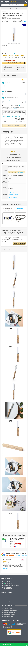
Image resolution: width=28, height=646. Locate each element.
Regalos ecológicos (13, 197)
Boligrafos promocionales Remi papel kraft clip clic (17, 539)
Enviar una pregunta (19, 243)
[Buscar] (25, 5)
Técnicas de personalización (10, 610)
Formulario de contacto (9, 614)
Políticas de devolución (9, 612)
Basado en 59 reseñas (16, 633)
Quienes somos (7, 595)
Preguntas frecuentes (9, 608)
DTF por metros (7, 599)
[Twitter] (5, 588)
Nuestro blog (7, 601)
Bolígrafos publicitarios (14, 192)
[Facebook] (9, 588)
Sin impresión (6, 102)
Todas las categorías (8, 616)
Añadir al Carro (14, 125)
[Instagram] (11, 588)
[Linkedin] (7, 588)
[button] (14, 53)
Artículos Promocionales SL (15, 642)
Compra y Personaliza (14, 63)
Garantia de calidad (8, 597)
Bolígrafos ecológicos (13, 194)
